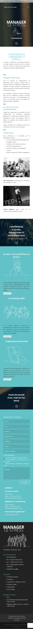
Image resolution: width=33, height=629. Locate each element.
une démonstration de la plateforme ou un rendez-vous (16, 460)
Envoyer (25, 482)
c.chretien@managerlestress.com (13, 498)
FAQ (8, 597)
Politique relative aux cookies (17, 616)
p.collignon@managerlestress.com (14, 508)
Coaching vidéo (11, 587)
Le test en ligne (11, 589)
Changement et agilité (12, 569)
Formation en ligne (12, 584)
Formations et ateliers (12, 577)
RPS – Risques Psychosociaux (14, 559)
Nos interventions (11, 557)
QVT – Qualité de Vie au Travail (15, 562)
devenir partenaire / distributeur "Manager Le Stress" (16, 464)
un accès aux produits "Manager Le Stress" (16, 458)
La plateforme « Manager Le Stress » (16, 582)
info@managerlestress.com (12, 514)
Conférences (10, 579)
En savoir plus (7, 293)
